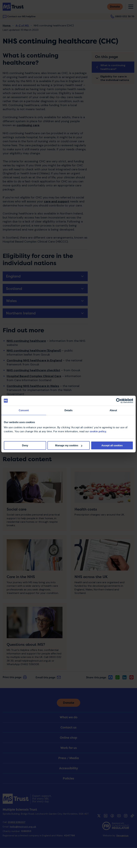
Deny (25, 445)
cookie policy (98, 431)
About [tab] (113, 410)
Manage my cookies (66, 445)
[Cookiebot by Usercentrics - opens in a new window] (118, 400)
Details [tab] (68, 410)
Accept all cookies (112, 445)
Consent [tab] (24, 410)
